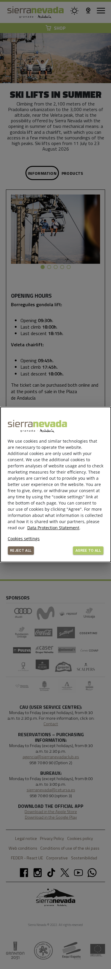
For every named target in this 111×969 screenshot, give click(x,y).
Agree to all (88, 550)
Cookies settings (24, 538)
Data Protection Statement (53, 527)
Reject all (20, 550)
